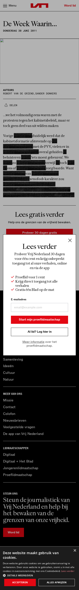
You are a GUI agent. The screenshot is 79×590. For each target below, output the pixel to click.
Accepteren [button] (20, 582)
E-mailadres (18, 299)
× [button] (74, 550)
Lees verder (67, 571)
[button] (39, 575)
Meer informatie (33, 342)
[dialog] (39, 568)
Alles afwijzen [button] (57, 582)
